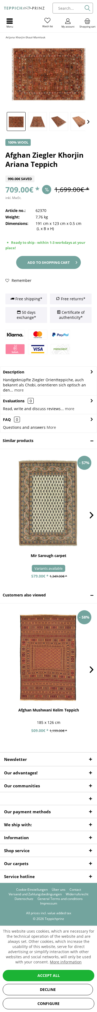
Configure (48, 1003)
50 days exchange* (26, 315)
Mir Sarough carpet (48, 555)
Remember (21, 280)
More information (66, 961)
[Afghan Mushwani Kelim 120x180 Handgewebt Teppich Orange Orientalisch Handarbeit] (48, 657)
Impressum (48, 903)
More (51, 427)
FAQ (10, 419)
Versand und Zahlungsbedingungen (35, 894)
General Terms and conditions (60, 899)
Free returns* (72, 298)
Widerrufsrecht (77, 894)
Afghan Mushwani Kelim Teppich (48, 710)
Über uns (58, 890)
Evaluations (14, 400)
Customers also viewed (24, 595)
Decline (48, 989)
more (18, 390)
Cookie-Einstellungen (32, 890)
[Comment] (48, 172)
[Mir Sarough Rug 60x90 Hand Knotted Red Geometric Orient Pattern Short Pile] (48, 503)
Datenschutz (24, 899)
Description (13, 372)
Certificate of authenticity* (72, 315)
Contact (75, 890)
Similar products (18, 440)
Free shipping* (28, 298)
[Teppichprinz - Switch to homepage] (24, 8)
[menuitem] (87, 23)
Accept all (48, 975)
